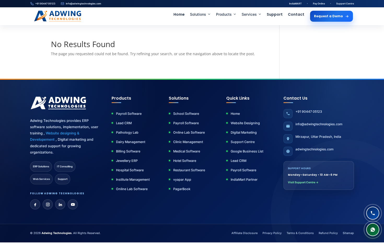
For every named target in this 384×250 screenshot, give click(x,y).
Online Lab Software (132, 189)
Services (249, 14)
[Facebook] (35, 204)
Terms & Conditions (300, 233)
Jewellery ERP (127, 161)
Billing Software (128, 151)
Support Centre (345, 3)
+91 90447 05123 (45, 3)
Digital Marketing (244, 132)
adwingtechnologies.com (314, 149)
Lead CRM (124, 123)
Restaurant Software (189, 170)
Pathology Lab (127, 132)
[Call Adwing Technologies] (372, 213)
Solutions (198, 14)
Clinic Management (188, 142)
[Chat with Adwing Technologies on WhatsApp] (372, 229)
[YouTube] (73, 204)
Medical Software (186, 151)
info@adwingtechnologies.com (83, 3)
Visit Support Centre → (303, 182)
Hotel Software (184, 161)
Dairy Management (130, 142)
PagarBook (181, 189)
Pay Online (319, 3)
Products (224, 14)
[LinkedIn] (60, 204)
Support (275, 14)
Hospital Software (130, 170)
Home (179, 14)
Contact (296, 14)
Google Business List (247, 151)
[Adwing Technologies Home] (58, 16)
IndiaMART (295, 3)
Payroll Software (129, 114)
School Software (186, 114)
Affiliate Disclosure (244, 233)
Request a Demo (328, 16)
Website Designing (245, 123)
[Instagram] (48, 204)
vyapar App (182, 179)
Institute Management (133, 179)
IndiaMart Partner (244, 179)
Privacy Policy (272, 233)
